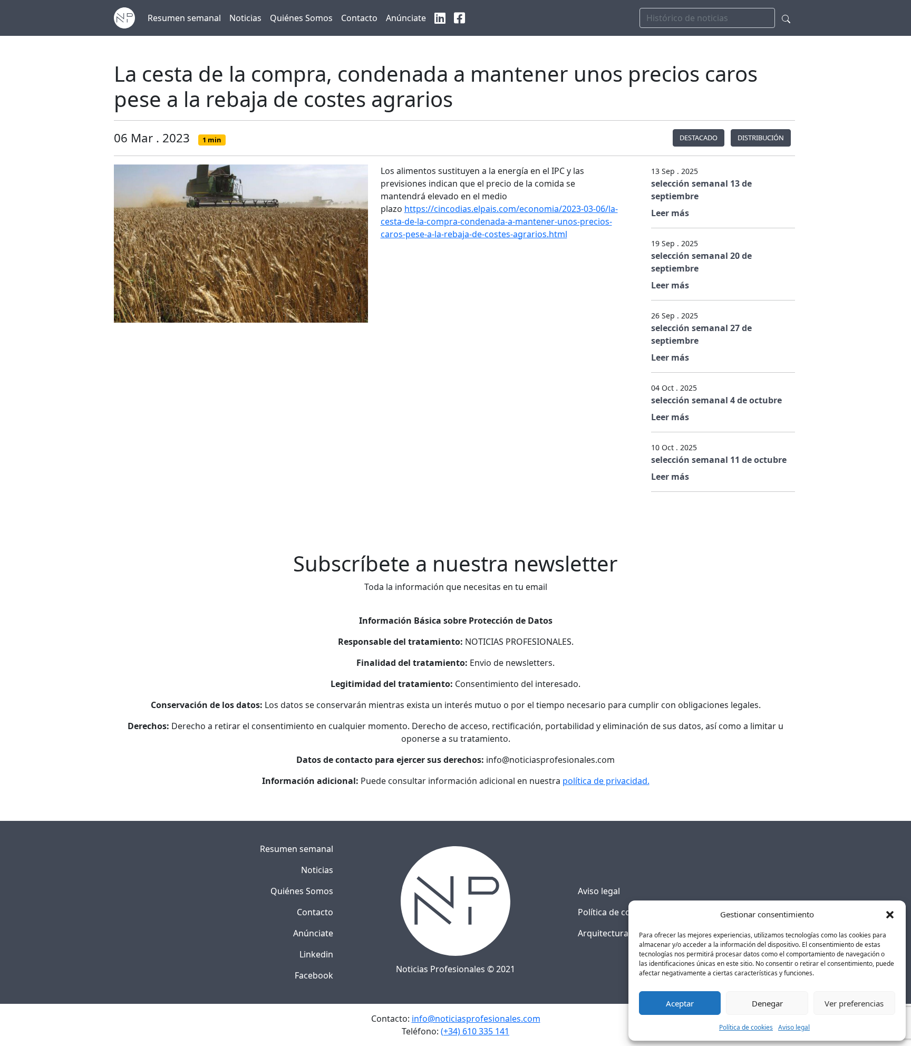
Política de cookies (746, 1027)
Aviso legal (794, 1027)
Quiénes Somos (301, 891)
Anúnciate (313, 933)
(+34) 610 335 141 (475, 1031)
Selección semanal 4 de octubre (716, 400)
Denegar (767, 1003)
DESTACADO (699, 137)
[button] (890, 914)
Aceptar (680, 1003)
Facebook (314, 975)
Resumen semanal (296, 849)
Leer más (670, 213)
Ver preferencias (854, 1003)
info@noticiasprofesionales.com (476, 1018)
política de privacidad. (606, 781)
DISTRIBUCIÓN (761, 137)
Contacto (315, 912)
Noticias (317, 870)
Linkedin (316, 954)
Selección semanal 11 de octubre (719, 460)
